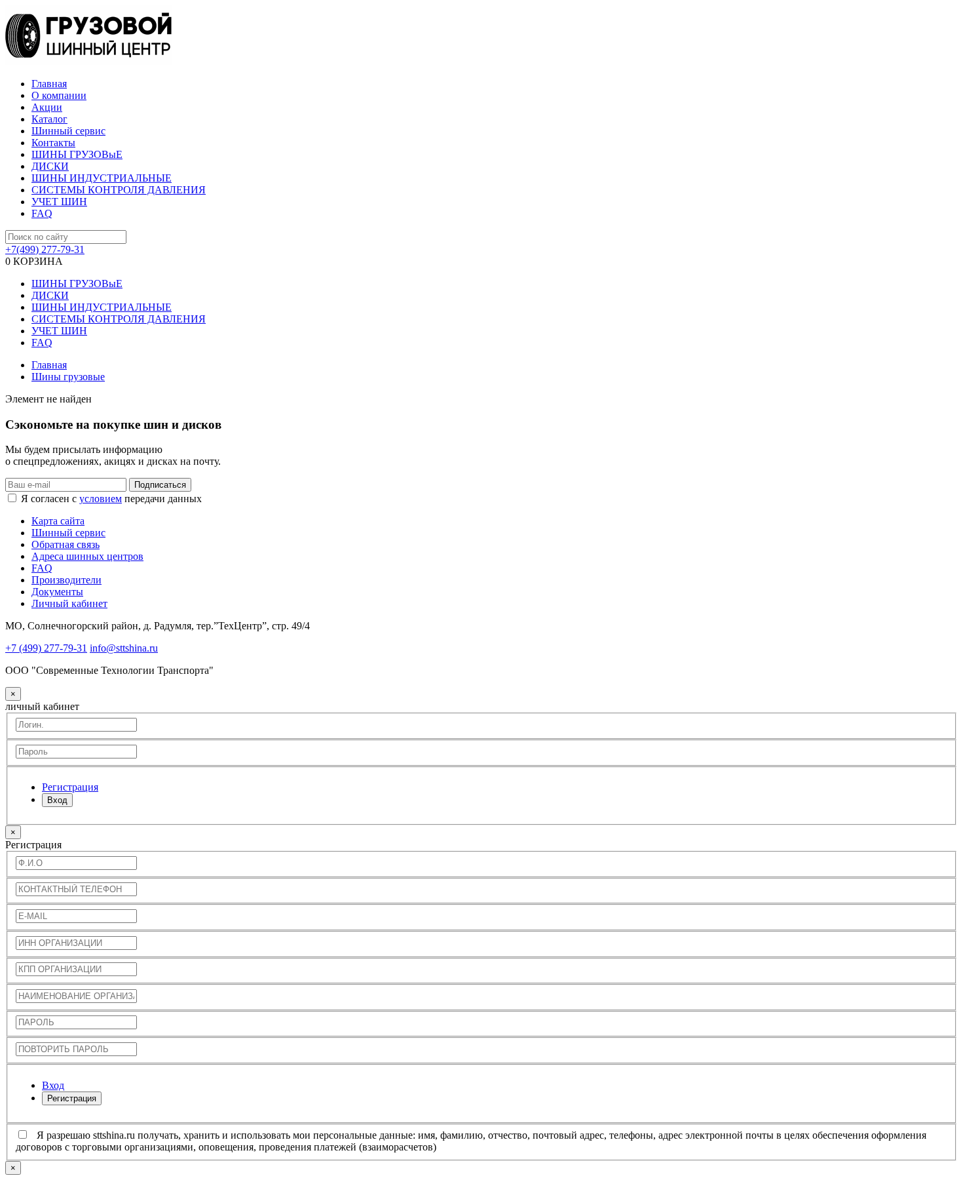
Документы (57, 591)
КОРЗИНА (34, 261)
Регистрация (71, 1098)
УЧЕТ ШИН (59, 201)
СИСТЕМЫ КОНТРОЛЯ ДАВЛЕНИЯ (118, 189)
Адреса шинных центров (87, 556)
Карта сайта (58, 520)
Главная (49, 83)
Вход (57, 800)
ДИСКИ (50, 166)
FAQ (41, 213)
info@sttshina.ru (124, 648)
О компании (58, 95)
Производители (66, 579)
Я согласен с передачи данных (111, 498)
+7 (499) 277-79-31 (46, 648)
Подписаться (160, 485)
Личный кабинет (69, 603)
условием (100, 498)
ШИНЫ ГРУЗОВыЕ (77, 154)
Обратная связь (65, 544)
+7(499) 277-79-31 (45, 249)
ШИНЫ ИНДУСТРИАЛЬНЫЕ (101, 178)
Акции (46, 107)
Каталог (49, 119)
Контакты (53, 142)
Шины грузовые (68, 376)
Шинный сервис (68, 130)
